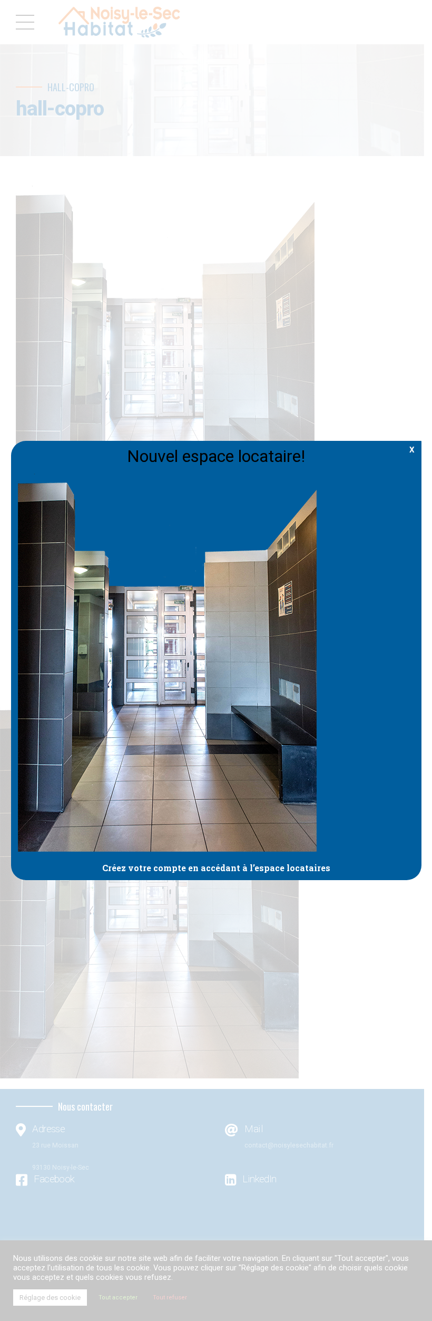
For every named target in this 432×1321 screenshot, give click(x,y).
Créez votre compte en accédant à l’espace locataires (216, 867)
